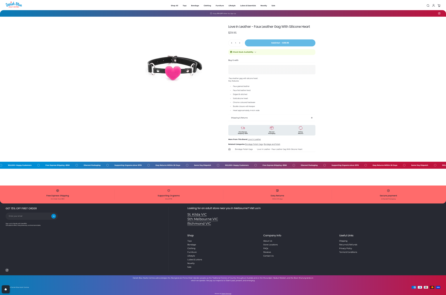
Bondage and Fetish (272, 144)
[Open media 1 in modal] (174, 65)
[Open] (6, 289)
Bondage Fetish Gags (254, 144)
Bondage (191, 245)
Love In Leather (254, 139)
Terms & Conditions (348, 252)
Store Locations (270, 245)
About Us (267, 241)
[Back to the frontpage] (229, 149)
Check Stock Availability (243, 52)
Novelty (191, 263)
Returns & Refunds (348, 245)
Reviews (267, 252)
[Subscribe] (53, 216)
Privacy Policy (345, 248)
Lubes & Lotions (194, 260)
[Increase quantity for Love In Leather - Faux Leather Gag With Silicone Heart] (240, 43)
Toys (189, 241)
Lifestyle (191, 256)
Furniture (192, 252)
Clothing (191, 248)
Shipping (343, 241)
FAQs (265, 248)
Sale (189, 267)
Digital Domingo (226, 293)
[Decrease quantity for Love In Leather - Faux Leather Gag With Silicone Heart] (231, 43)
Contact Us (268, 256)
